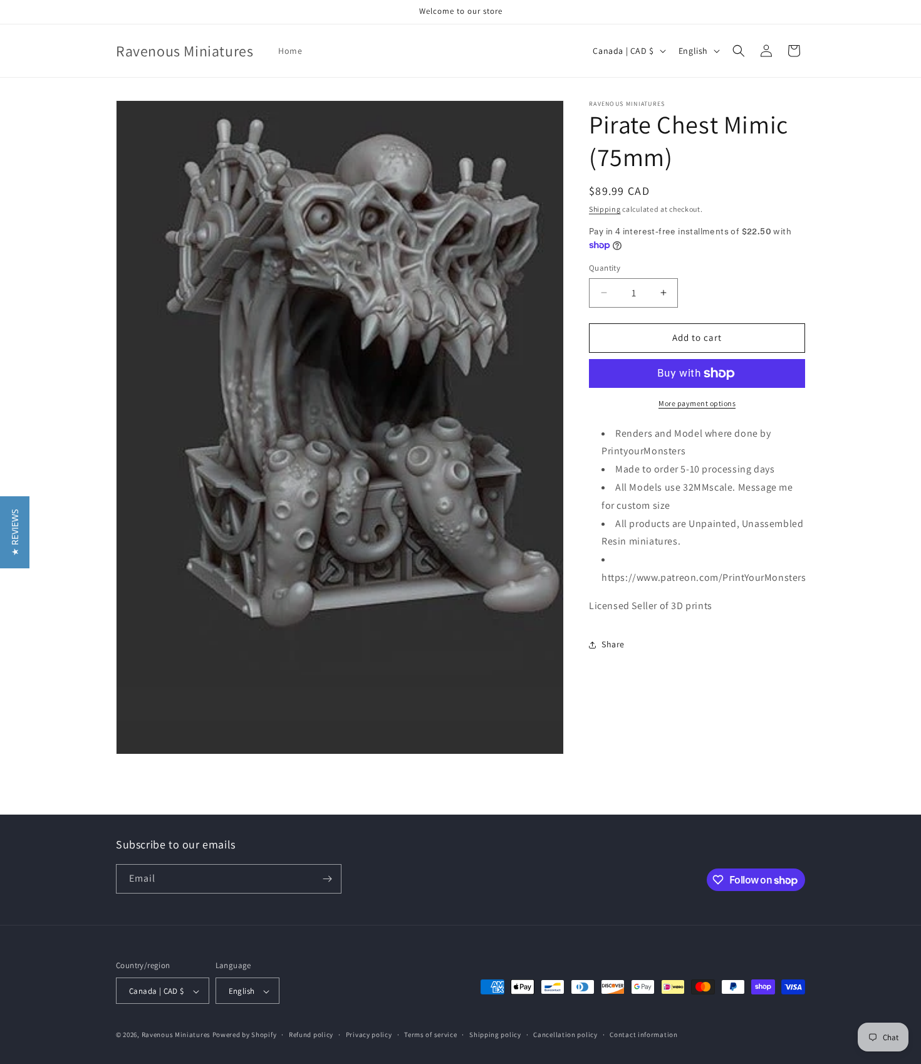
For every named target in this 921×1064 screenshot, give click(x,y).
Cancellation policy (565, 1035)
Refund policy (311, 1035)
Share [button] (613, 644)
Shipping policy (495, 1035)
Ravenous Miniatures (176, 1035)
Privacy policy (369, 1035)
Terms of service (430, 1035)
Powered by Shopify (244, 1035)
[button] (738, 51)
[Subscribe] (327, 879)
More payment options (697, 403)
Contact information (643, 1035)
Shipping (605, 209)
